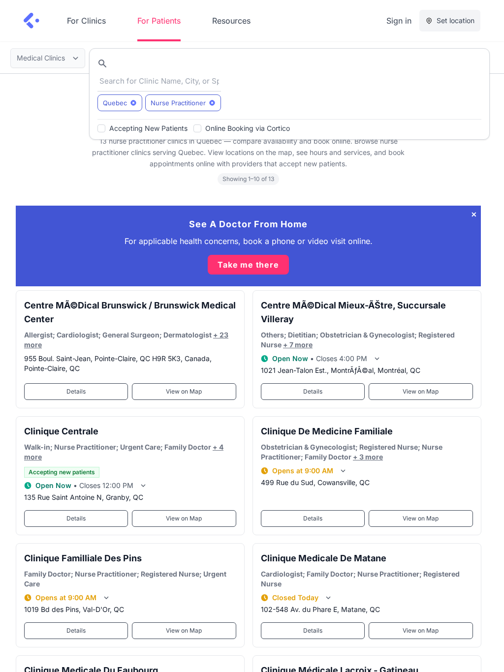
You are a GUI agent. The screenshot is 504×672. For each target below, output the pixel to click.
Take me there (248, 265)
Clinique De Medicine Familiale (327, 431)
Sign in (398, 21)
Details (76, 391)
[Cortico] (31, 21)
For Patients (159, 21)
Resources (231, 21)
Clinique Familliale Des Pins (83, 558)
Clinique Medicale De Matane (323, 558)
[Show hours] (377, 359)
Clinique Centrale (61, 431)
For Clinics (86, 21)
